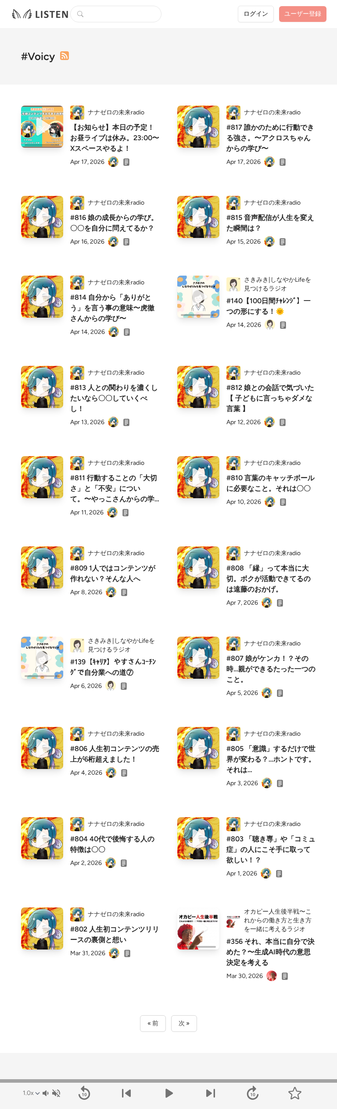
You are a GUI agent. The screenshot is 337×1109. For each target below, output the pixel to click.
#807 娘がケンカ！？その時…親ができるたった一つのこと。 (270, 669)
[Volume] (50, 1093)
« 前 (152, 1023)
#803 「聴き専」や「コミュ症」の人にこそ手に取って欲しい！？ (270, 849)
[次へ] (211, 1093)
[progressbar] (168, 1081)
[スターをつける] (295, 1093)
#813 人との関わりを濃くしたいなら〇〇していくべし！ (114, 398)
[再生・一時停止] (168, 1093)
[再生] (42, 126)
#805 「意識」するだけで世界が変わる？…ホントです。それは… (270, 759)
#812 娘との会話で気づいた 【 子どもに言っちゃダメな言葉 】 (270, 398)
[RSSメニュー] (64, 55)
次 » (184, 1023)
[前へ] (126, 1093)
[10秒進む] (253, 1093)
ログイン (256, 14)
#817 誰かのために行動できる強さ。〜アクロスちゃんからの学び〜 (270, 137)
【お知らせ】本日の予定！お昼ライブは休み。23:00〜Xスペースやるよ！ (114, 137)
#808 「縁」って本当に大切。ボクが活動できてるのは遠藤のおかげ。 (268, 578)
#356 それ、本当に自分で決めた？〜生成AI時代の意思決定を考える (270, 952)
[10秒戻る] (84, 1093)
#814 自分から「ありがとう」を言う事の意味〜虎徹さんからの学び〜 (112, 307)
